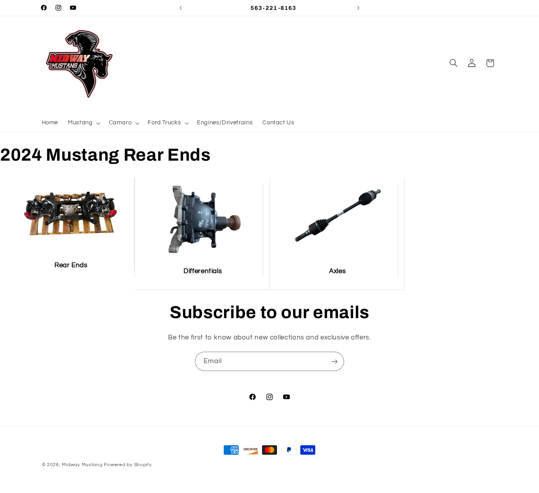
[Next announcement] (358, 8)
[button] (83, 123)
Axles (337, 271)
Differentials (202, 271)
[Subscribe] (335, 361)
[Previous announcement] (180, 8)
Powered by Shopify (128, 465)
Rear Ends (71, 265)
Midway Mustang (82, 465)
